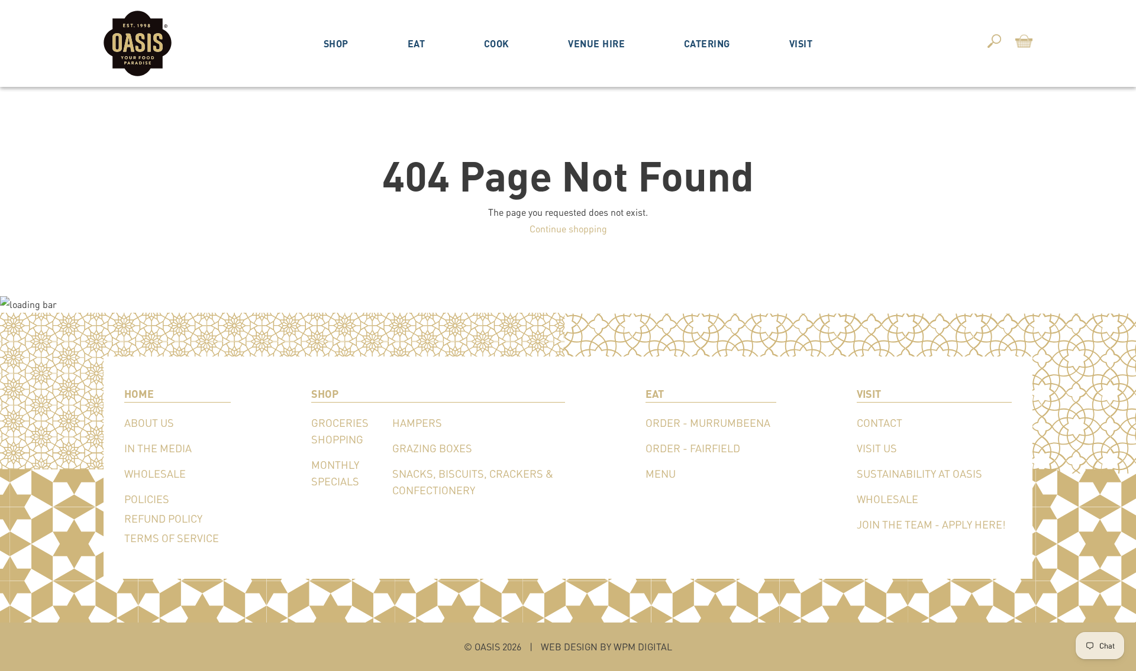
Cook (496, 43)
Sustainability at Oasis (919, 473)
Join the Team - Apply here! (931, 524)
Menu (661, 473)
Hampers (417, 422)
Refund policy (163, 518)
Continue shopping (568, 228)
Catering (707, 43)
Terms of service (171, 537)
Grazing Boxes (432, 448)
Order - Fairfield (693, 448)
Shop (336, 43)
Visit (801, 43)
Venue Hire (596, 43)
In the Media (158, 448)
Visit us (877, 448)
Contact (879, 422)
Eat (416, 43)
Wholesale (155, 473)
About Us (149, 422)
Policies (146, 498)
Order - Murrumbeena (708, 422)
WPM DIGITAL (643, 646)
